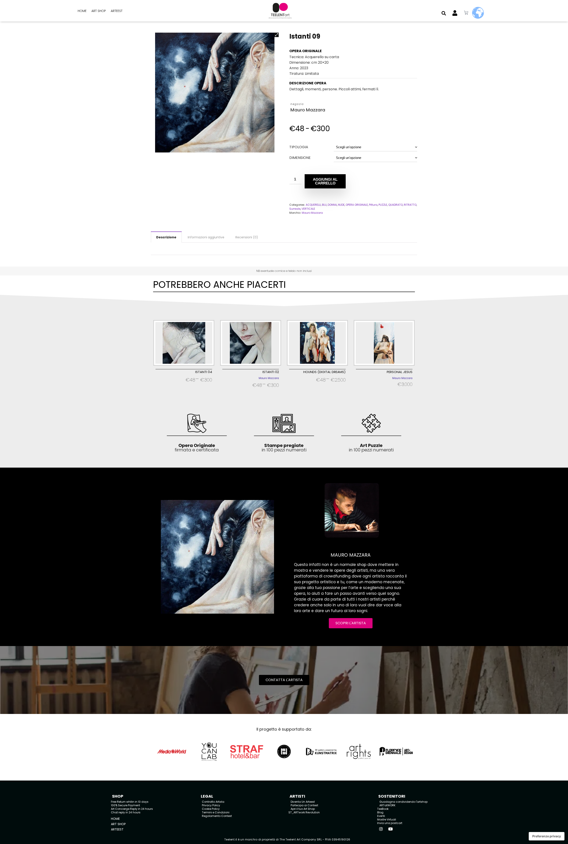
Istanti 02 (270, 372)
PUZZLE (383, 205)
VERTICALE (308, 209)
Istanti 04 (203, 372)
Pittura (373, 205)
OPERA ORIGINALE (357, 205)
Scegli (183, 385)
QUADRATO (395, 205)
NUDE (341, 205)
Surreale (294, 209)
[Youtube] (390, 829)
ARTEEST (116, 11)
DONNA (332, 205)
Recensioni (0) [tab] (246, 237)
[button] (444, 13)
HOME (82, 11)
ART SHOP (98, 11)
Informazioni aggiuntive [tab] (206, 237)
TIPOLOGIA (298, 147)
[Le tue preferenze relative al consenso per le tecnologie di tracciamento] (546, 836)
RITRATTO (410, 205)
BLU (324, 205)
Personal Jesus (399, 372)
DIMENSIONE (300, 157)
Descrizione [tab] (166, 237)
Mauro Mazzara (307, 110)
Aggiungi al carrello (325, 181)
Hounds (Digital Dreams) (324, 372)
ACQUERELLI (313, 205)
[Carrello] (466, 12)
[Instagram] (381, 829)
